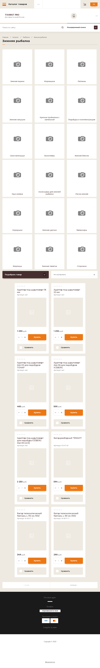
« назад (26, 585)
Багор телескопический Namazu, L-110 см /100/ (29, 514)
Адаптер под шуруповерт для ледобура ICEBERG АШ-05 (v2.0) (30, 440)
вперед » (73, 585)
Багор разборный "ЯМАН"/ (68, 438)
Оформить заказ (94, 4)
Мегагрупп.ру (50, 662)
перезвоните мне (50, 611)
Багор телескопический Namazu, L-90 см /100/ (66, 514)
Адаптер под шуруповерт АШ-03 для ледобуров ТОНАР (30, 365)
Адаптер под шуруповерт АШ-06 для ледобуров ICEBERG (67, 365)
